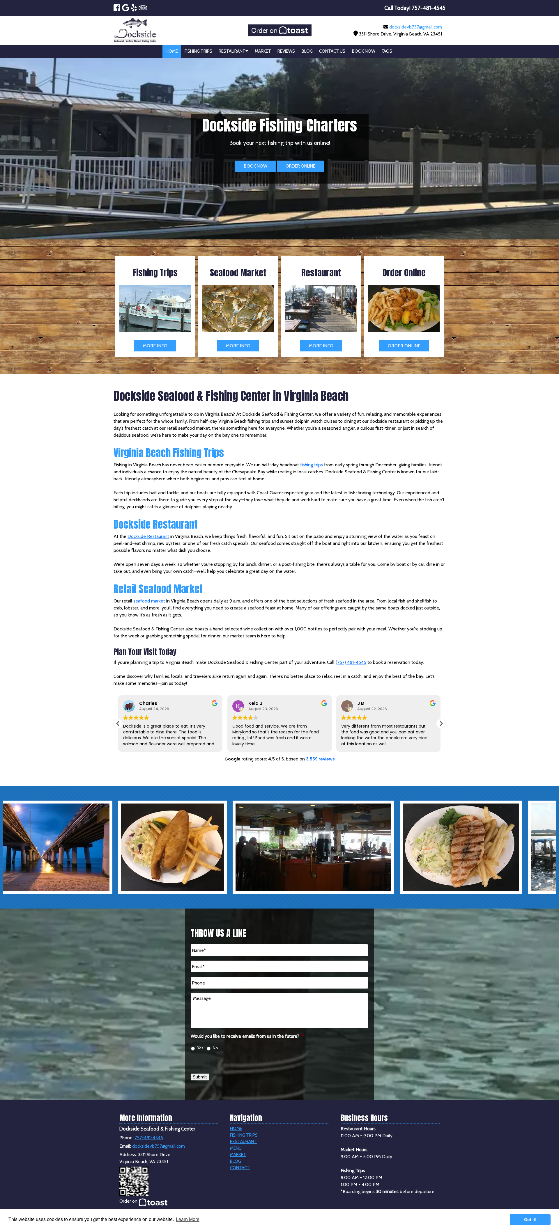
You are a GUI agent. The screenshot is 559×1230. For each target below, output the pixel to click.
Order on (265, 30)
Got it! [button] (530, 1219)
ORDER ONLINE (300, 166)
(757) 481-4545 (351, 662)
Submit (200, 1077)
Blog (307, 51)
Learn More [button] (187, 1219)
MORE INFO (155, 346)
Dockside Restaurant (148, 536)
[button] (440, 723)
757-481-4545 (149, 1137)
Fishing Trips (198, 51)
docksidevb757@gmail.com (415, 27)
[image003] (333, 847)
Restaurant (232, 51)
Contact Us (332, 51)
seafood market (149, 601)
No (215, 1048)
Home (172, 51)
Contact (240, 1167)
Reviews (286, 51)
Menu (236, 1148)
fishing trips (311, 465)
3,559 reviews (320, 759)
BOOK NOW (255, 166)
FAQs (387, 51)
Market (263, 51)
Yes (200, 1048)
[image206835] (185, 847)
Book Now (363, 51)
